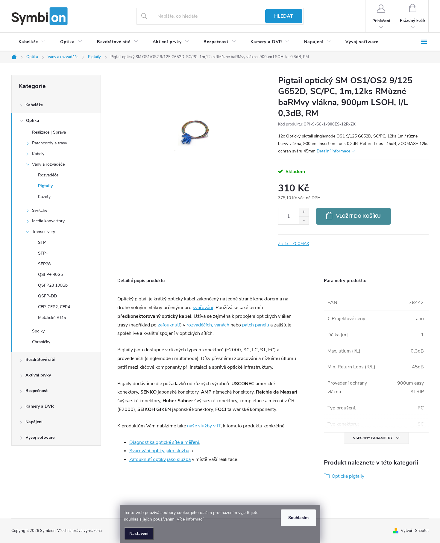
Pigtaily (45, 186)
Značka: (293, 243)
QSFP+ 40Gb (50, 274)
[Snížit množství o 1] (304, 220)
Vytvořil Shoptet (415, 530)
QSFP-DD (47, 296)
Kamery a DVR (39, 406)
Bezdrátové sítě (40, 359)
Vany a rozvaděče (48, 164)
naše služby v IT (204, 426)
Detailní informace (333, 151)
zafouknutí (169, 325)
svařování (203, 307)
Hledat (283, 16)
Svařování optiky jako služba (159, 450)
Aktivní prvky (38, 375)
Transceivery (43, 232)
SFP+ (43, 253)
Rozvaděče (48, 175)
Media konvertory (48, 221)
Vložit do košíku (358, 216)
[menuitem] (32, 42)
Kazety (44, 196)
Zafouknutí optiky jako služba (160, 459)
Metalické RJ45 (52, 317)
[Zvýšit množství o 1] (304, 212)
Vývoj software (39, 437)
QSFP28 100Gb (53, 285)
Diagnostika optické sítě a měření (164, 442)
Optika (32, 120)
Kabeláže (34, 105)
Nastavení (138, 533)
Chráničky (41, 342)
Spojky (38, 331)
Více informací (190, 519)
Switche (39, 210)
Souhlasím (298, 518)
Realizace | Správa (49, 132)
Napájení (34, 422)
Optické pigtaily (348, 476)
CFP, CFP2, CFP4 (54, 307)
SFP (42, 242)
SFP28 (44, 264)
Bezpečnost (36, 391)
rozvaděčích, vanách (207, 325)
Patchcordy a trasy (49, 143)
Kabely (38, 154)
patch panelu (255, 325)
